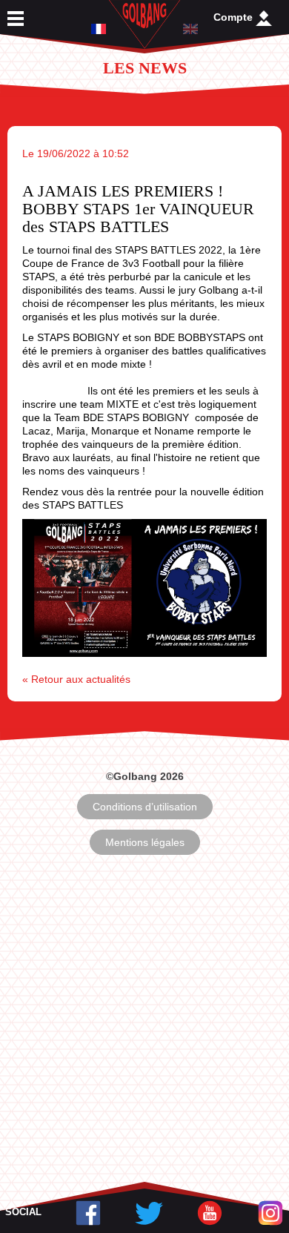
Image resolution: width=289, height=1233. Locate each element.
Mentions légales (145, 842)
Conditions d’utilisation (145, 807)
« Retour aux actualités (76, 679)
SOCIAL (23, 1211)
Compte (234, 17)
